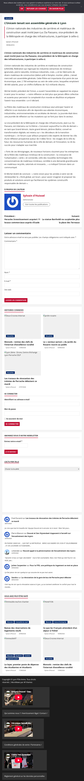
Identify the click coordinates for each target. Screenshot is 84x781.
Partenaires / (36, 745)
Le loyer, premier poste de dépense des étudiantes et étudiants (21, 666)
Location (27, 656)
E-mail (7, 281)
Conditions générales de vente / (17, 745)
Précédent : (22, 219)
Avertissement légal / (31, 713)
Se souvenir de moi (14, 419)
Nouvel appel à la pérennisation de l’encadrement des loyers (49, 551)
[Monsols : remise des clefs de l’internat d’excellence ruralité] (22, 326)
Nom (7, 272)
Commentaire (10, 241)
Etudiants (19, 656)
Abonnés (10, 622)
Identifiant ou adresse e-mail (17, 399)
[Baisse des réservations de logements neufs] (22, 612)
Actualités (8, 18)
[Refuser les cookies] (81, 6)
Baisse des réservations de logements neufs (17, 629)
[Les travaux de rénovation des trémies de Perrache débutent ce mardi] (22, 363)
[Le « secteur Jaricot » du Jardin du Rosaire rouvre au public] (61, 326)
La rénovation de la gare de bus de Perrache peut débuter (46, 577)
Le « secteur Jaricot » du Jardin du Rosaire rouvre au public (59, 343)
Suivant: (61, 219)
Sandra (14, 577)
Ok (22, 8)
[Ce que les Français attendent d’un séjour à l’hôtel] (61, 612)
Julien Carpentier (18, 565)
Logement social (12, 659)
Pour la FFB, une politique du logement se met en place (54, 565)
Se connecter (12, 424)
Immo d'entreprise (60, 622)
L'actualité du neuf (22, 622)
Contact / (43, 713)
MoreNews (15, 682)
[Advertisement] (42, 492)
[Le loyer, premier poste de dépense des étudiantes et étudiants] (22, 649)
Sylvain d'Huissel (12, 42)
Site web (7, 289)
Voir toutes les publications (36, 204)
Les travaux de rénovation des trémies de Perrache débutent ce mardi (20, 381)
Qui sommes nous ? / (13, 713)
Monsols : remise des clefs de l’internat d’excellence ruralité (19, 343)
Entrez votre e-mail (13, 441)
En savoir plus (56, 8)
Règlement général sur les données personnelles (24, 776)
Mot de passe (10, 409)
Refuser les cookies (36, 8)
